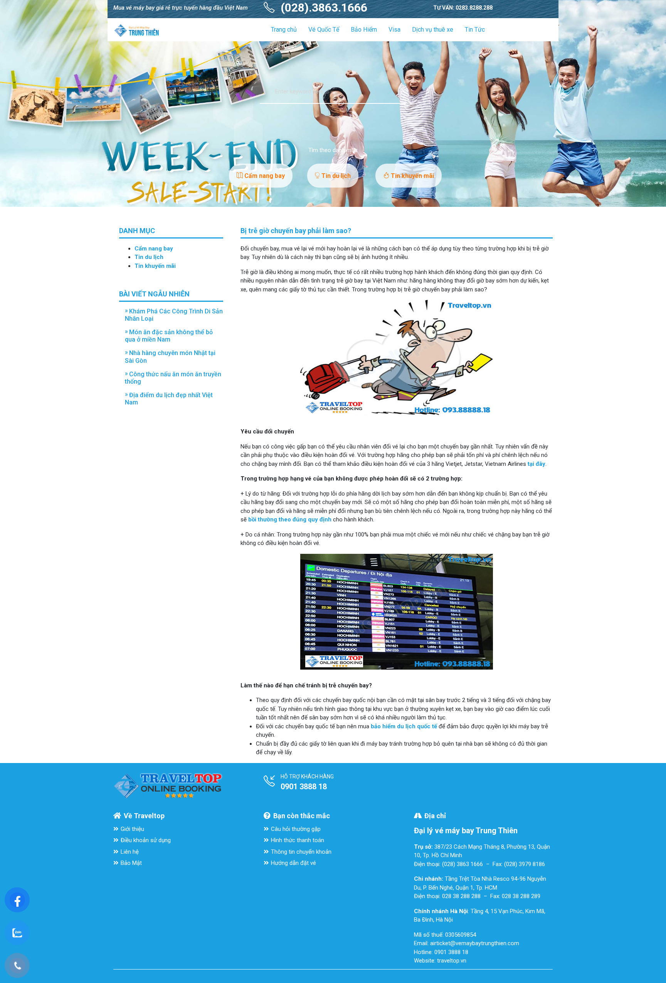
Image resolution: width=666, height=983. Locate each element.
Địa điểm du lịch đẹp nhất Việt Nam (169, 398)
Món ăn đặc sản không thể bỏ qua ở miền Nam (169, 335)
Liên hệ (130, 851)
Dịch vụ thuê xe (432, 29)
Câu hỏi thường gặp (296, 829)
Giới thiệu (132, 829)
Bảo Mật (131, 862)
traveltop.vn (451, 960)
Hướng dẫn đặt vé (293, 862)
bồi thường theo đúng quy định (289, 519)
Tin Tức (475, 29)
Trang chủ (284, 29)
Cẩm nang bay (264, 175)
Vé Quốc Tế (323, 29)
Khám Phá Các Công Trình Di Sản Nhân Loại (174, 315)
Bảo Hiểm (364, 29)
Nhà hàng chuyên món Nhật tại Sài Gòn (170, 356)
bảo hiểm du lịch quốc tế (404, 726)
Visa (394, 29)
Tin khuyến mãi (411, 175)
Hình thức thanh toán (297, 840)
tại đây (536, 463)
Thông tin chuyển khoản (301, 851)
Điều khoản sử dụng (146, 840)
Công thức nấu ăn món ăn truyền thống (173, 378)
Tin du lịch (335, 175)
